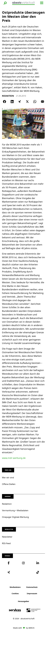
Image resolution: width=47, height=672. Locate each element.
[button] (5, 3)
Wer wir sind (8, 477)
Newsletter (7, 536)
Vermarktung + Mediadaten (15, 510)
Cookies (15, 593)
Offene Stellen (8, 484)
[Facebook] (4, 101)
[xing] (9, 572)
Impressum (32, 593)
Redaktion (7, 504)
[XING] (19, 101)
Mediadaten (15, 587)
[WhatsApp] (34, 101)
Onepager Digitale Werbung (15, 517)
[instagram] (23, 562)
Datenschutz (31, 587)
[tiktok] (38, 572)
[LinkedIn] (12, 101)
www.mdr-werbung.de (14, 457)
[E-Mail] (42, 101)
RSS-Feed (6, 543)
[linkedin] (38, 562)
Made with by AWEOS (23, 628)
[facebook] (9, 562)
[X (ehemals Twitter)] (27, 101)
